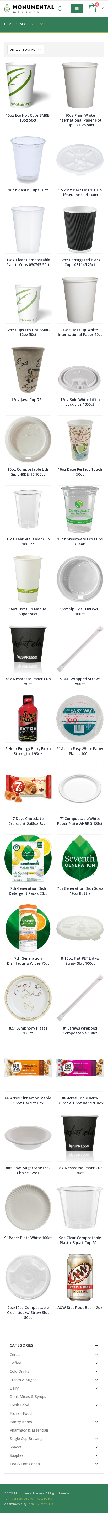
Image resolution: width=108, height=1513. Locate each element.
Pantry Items (21, 1421)
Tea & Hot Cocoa (25, 1463)
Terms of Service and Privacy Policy (28, 1498)
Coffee (15, 1362)
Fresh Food (19, 1404)
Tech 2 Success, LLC (40, 1504)
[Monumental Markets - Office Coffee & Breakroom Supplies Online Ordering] (29, 9)
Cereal (15, 1354)
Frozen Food (21, 1413)
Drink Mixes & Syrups (28, 1396)
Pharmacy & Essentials (29, 1430)
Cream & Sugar (23, 1379)
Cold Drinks (19, 1371)
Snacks (15, 1446)
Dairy (14, 1388)
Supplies (17, 1455)
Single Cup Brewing (26, 1438)
